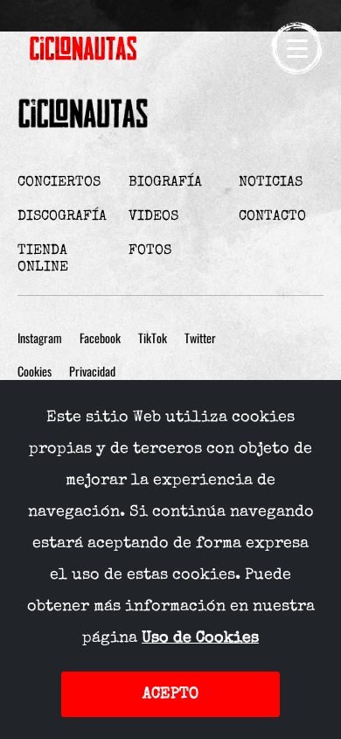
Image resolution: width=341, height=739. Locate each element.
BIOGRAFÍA (165, 183)
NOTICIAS (271, 183)
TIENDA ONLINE (42, 259)
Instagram (39, 339)
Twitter (200, 339)
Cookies (34, 372)
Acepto (170, 694)
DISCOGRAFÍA (62, 217)
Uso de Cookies (200, 638)
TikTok (152, 339)
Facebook (100, 339)
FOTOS (150, 251)
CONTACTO (272, 217)
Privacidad (92, 372)
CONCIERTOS (59, 183)
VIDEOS (153, 217)
